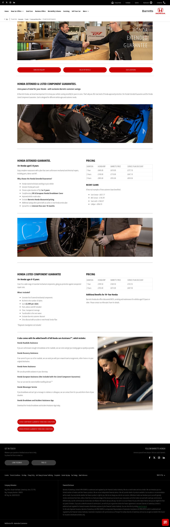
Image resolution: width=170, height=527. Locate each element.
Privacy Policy (31, 475)
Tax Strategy (74, 475)
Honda (26, 19)
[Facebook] (3, 2)
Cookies (7, 475)
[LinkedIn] (14, 2)
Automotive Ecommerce (20, 523)
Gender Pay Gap (66, 475)
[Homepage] (160, 11)
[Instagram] (10, 2)
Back (7, 19)
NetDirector (8, 523)
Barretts (147, 11)
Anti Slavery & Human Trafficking (44, 475)
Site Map (24, 475)
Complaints (57, 475)
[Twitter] (7, 2)
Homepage (20, 19)
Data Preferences (83, 475)
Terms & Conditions (15, 475)
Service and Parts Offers (35, 19)
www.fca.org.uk (142, 506)
